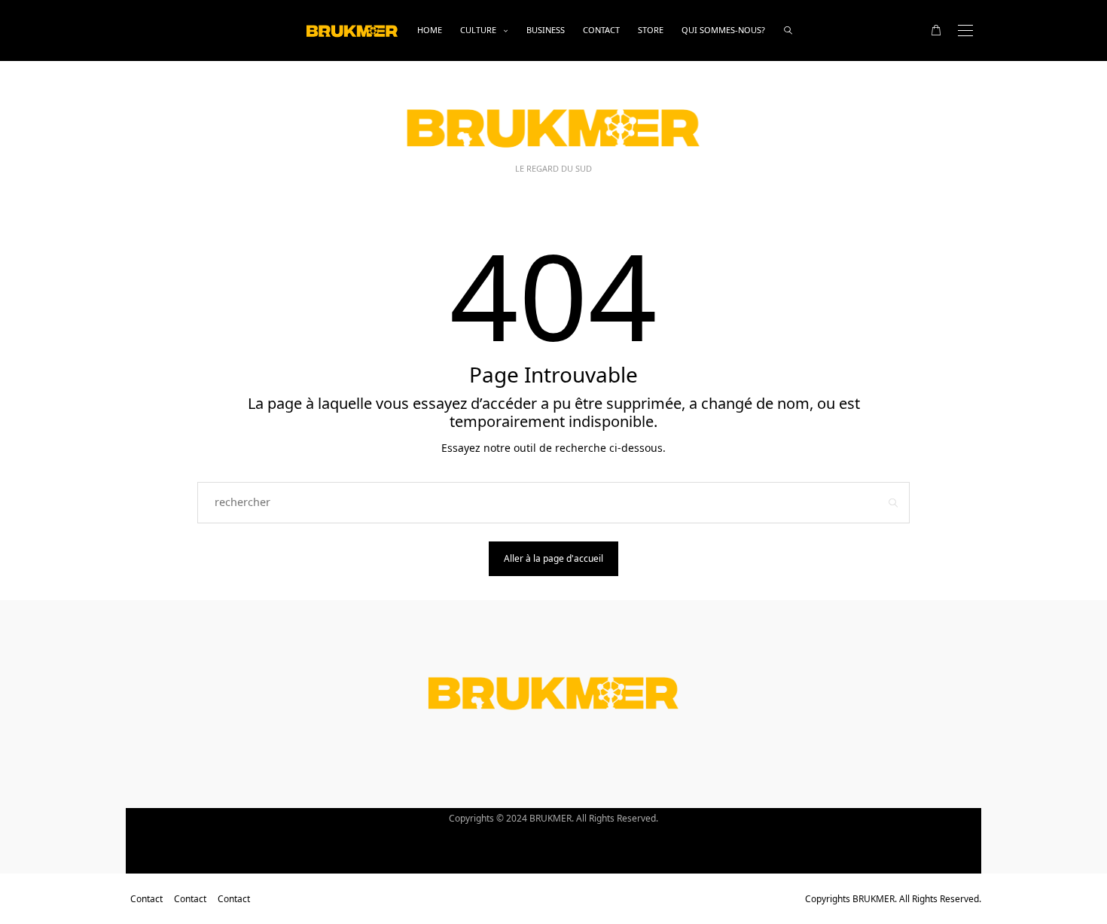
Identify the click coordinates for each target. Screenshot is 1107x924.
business (545, 29)
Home (429, 29)
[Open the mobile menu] (965, 30)
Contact (601, 29)
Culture (478, 29)
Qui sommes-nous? (723, 29)
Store (650, 29)
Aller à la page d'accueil (553, 558)
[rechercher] (788, 30)
